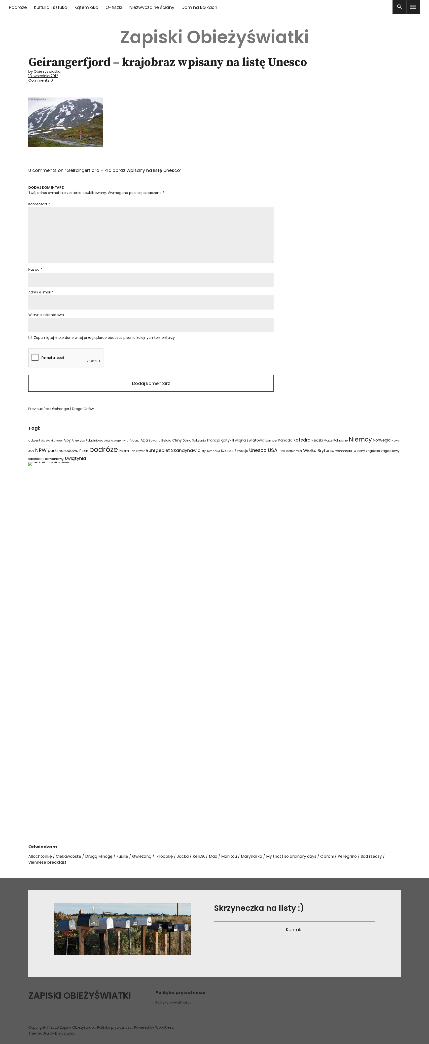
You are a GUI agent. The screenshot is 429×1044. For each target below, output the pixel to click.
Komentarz (39, 204)
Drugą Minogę (98, 856)
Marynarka (251, 856)
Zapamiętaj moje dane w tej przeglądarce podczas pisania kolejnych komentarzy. (105, 337)
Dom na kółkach (199, 7)
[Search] (399, 7)
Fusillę (122, 856)
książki (317, 440)
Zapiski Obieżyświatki (214, 37)
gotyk (226, 440)
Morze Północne (336, 440)
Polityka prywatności (173, 1002)
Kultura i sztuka (50, 7)
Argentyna (121, 441)
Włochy (359, 451)
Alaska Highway (52, 441)
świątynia (75, 458)
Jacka (183, 856)
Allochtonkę (40, 856)
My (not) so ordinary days (291, 856)
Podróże (18, 7)
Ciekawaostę (68, 856)
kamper (271, 440)
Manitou (229, 856)
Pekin (83, 450)
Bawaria (154, 441)
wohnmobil (344, 451)
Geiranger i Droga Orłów (61, 409)
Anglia (108, 441)
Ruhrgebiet (158, 450)
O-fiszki (114, 7)
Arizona (135, 441)
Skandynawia (186, 450)
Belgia (166, 440)
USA (273, 450)
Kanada (285, 440)
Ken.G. (199, 856)
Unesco (258, 450)
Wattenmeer (294, 451)
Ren (132, 451)
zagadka (373, 451)
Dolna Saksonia (194, 441)
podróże (103, 449)
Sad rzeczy (371, 856)
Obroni (327, 856)
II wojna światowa (248, 440)
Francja (213, 440)
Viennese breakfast (47, 862)
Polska (124, 451)
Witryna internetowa (46, 314)
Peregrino (347, 856)
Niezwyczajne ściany (151, 7)
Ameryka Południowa (87, 441)
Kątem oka (86, 7)
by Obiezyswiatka (44, 71)
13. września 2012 (43, 75)
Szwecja (241, 450)
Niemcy (360, 439)
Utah (282, 451)
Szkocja (227, 450)
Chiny (177, 440)
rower (140, 451)
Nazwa (35, 269)
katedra (302, 440)
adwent (34, 440)
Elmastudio (64, 1033)
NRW (41, 450)
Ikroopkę (164, 856)
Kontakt (294, 929)
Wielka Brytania (318, 450)
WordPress (164, 1027)
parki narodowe (63, 450)
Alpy (67, 440)
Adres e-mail (40, 292)
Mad (213, 856)
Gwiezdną (141, 856)
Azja (144, 440)
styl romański (211, 451)
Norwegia (382, 440)
